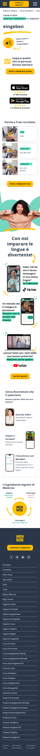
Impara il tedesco (10, 11)
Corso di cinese (9, 643)
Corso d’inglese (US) (11, 683)
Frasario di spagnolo (11, 737)
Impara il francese (10, 609)
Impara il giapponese (11, 614)
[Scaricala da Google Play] (20, 101)
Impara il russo (9, 624)
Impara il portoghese (11, 619)
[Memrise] (5, 4)
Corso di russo (9, 668)
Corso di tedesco (26, 11)
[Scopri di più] (35, 4)
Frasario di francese (11, 698)
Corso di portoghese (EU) (13, 663)
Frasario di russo (10, 717)
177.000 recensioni (20, 95)
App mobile (7, 579)
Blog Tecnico (8, 599)
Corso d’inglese (9, 678)
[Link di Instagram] (28, 557)
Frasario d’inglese (10, 732)
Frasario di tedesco (10, 722)
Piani (5, 584)
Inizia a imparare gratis (20, 71)
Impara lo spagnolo (11, 639)
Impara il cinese (9, 604)
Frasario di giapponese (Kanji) (15, 708)
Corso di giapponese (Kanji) (14, 653)
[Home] (7, 61)
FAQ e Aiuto (7, 574)
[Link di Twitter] (17, 557)
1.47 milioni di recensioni (20, 108)
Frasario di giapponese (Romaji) (16, 703)
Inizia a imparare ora (20, 183)
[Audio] (8, 43)
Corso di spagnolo (10, 688)
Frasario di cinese (10, 693)
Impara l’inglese (9, 634)
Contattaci (7, 570)
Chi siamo (7, 565)
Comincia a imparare (19, 4)
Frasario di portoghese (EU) (14, 712)
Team (5, 589)
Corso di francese (10, 648)
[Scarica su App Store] (20, 87)
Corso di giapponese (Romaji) (15, 658)
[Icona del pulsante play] (10, 134)
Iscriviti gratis (20, 376)
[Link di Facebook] (11, 557)
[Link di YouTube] (23, 557)
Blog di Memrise (9, 594)
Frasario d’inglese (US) (12, 727)
